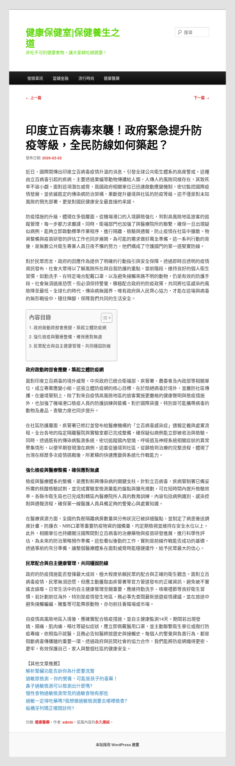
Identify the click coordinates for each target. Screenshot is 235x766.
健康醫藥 (112, 78)
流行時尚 (86, 78)
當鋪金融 (61, 78)
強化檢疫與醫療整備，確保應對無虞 (68, 336)
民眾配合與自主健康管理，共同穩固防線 (72, 346)
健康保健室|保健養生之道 (73, 37)
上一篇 (33, 97)
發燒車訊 (35, 78)
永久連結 (102, 722)
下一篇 (201, 97)
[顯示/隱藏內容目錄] (103, 318)
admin (67, 722)
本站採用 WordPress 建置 (117, 744)
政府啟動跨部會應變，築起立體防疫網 (70, 327)
